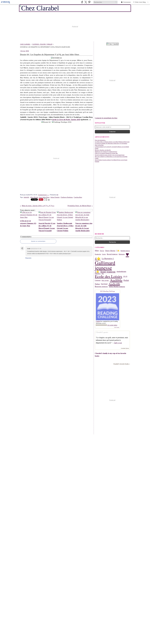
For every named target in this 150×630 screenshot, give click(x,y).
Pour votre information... (100, 140)
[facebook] (82, 2)
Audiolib (114, 284)
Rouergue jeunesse (101, 286)
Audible (116, 280)
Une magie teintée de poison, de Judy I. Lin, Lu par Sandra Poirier (109, 155)
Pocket (126, 280)
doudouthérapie (121, 271)
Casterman (97, 280)
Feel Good (104, 284)
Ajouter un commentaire (38, 241)
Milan (97, 250)
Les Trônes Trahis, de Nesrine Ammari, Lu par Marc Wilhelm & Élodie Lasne (112, 141)
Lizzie (104, 254)
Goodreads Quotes (125, 348)
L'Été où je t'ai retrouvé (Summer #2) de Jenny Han (106, 153)
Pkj (103, 273)
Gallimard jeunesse (105, 265)
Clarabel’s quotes (102, 332)
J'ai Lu (102, 250)
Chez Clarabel (25, 44)
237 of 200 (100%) (112, 325)
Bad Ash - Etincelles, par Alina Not (103, 150)
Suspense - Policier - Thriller (42, 44)
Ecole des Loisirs (108, 276)
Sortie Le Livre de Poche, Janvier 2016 (66, 119)
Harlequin (122, 254)
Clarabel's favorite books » (121, 364)
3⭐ (97, 271)
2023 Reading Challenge (107, 291)
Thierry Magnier (110, 250)
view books (116, 327)
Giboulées (98, 273)
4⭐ (98, 258)
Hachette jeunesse (125, 250)
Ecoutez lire (98, 254)
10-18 (125, 276)
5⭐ (118, 250)
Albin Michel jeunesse (117, 286)
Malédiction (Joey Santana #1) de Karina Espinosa (106, 151)
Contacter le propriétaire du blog (106, 118)
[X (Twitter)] (85, 2)
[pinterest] (89, 2)
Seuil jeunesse (108, 271)
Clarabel (98, 321)
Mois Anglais (105, 280)
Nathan (97, 284)
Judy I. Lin (118, 343)
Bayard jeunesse (112, 254)
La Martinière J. (108, 259)
